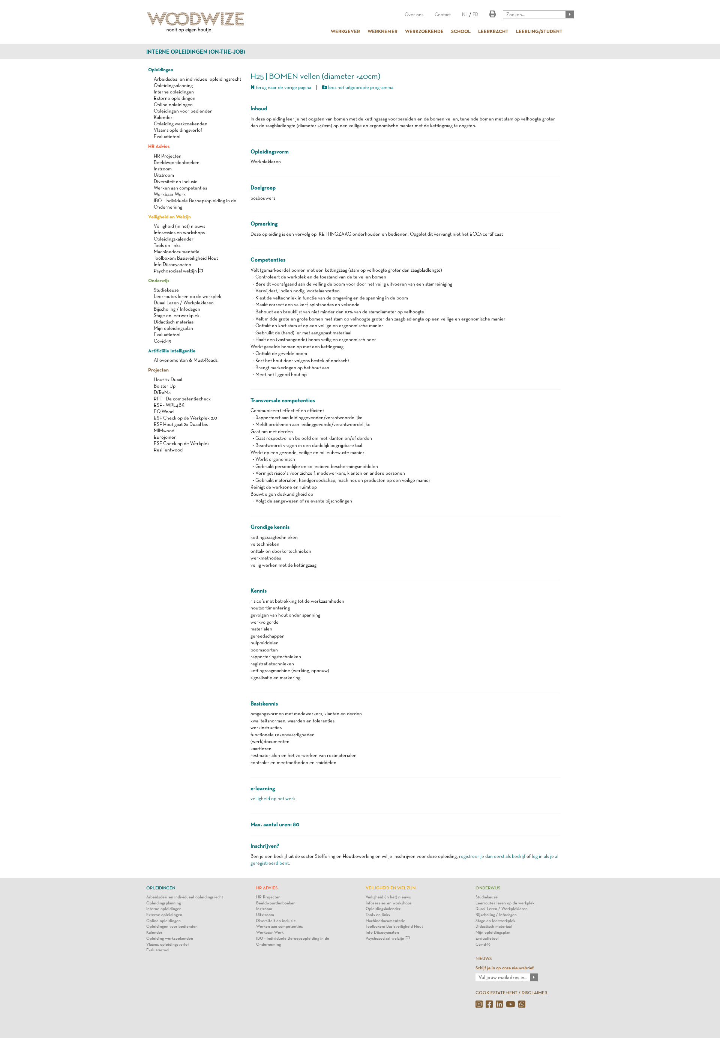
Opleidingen (160, 69)
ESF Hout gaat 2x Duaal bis (181, 424)
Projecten (158, 370)
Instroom (163, 168)
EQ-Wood (164, 411)
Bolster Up (165, 386)
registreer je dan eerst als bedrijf (492, 856)
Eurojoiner (165, 437)
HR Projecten (168, 156)
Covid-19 (162, 341)
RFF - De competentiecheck (182, 399)
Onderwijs (158, 280)
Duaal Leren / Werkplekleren (184, 302)
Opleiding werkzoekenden (180, 123)
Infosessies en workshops (179, 232)
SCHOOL (461, 31)
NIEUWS (484, 958)
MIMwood (164, 430)
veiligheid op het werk (273, 798)
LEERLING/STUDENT (539, 31)
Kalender (163, 117)
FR (475, 14)
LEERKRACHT (493, 31)
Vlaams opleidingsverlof (178, 130)
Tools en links (167, 245)
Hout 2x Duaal (168, 379)
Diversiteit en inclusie (176, 181)
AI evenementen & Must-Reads (186, 360)
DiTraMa (162, 392)
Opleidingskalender (174, 239)
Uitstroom (164, 175)
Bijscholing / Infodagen (177, 309)
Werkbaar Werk (170, 194)
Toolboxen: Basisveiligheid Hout (186, 258)
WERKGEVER (345, 31)
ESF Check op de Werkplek (182, 443)
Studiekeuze (166, 290)
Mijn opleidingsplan (173, 328)
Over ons (414, 14)
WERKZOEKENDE (424, 31)
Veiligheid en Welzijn (169, 217)
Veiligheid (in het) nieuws (179, 226)
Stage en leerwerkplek (177, 315)
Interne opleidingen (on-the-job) (195, 51)
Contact (443, 14)
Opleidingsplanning (173, 85)
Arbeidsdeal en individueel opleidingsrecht (197, 79)
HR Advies (159, 146)
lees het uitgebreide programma (360, 87)
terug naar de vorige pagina (283, 87)
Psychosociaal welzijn (176, 271)
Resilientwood (168, 450)
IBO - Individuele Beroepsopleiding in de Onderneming (292, 941)
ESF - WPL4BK (169, 405)
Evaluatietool (167, 136)
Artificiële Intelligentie (171, 351)
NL (465, 14)
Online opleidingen (173, 104)
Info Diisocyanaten (172, 264)
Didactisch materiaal (174, 322)
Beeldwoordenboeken (177, 162)
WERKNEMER (383, 31)
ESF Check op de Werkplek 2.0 (185, 418)
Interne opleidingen (174, 92)
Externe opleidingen (174, 98)
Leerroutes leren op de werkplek (187, 296)
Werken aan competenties (180, 188)
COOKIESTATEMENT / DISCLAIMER (511, 992)
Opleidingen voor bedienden (183, 111)
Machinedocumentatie (177, 251)
